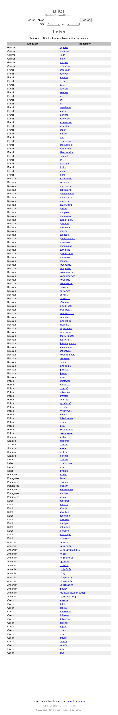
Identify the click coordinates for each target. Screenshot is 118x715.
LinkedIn (53, 706)
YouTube (72, 706)
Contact (79, 710)
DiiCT (59, 11)
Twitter (45, 706)
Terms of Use (54, 710)
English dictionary (76, 701)
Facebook (62, 706)
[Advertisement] (59, 677)
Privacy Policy (68, 710)
